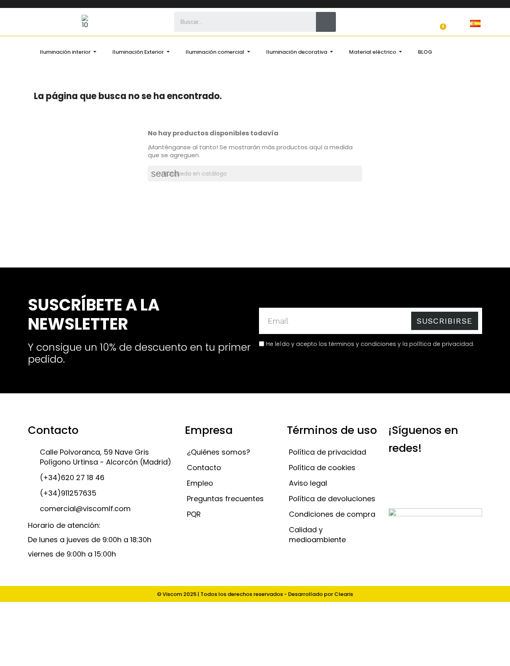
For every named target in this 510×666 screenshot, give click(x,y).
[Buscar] (326, 22)
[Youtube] (460, 474)
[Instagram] (419, 474)
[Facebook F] (439, 474)
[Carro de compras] (439, 23)
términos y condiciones (362, 344)
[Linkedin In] (397, 492)
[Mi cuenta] (373, 23)
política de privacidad (441, 344)
